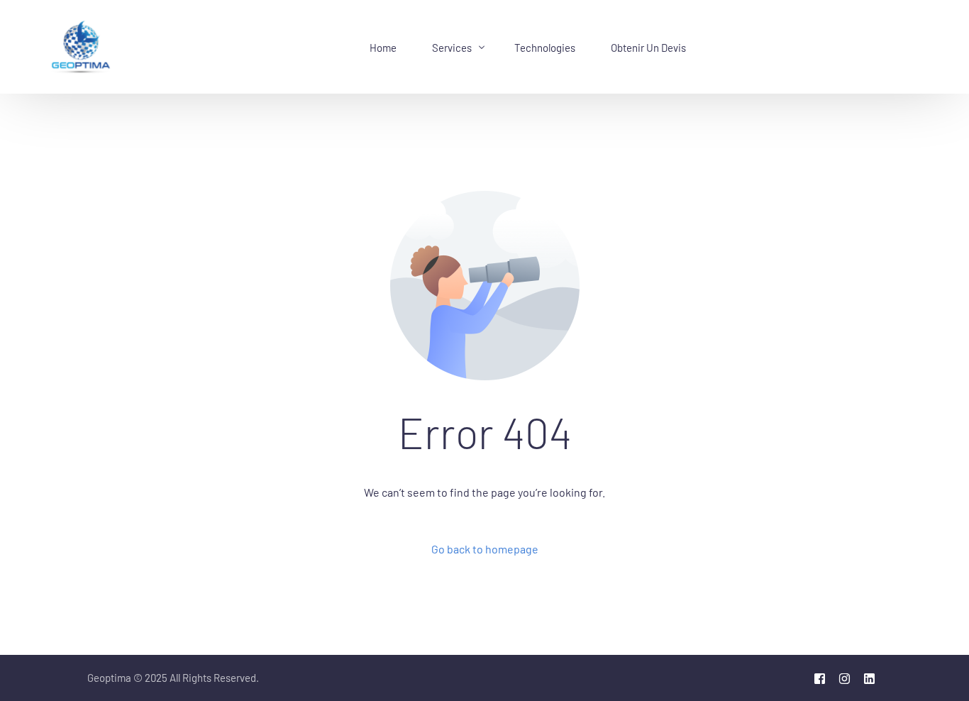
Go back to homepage (484, 549)
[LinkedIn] (869, 678)
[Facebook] (819, 678)
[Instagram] (844, 678)
